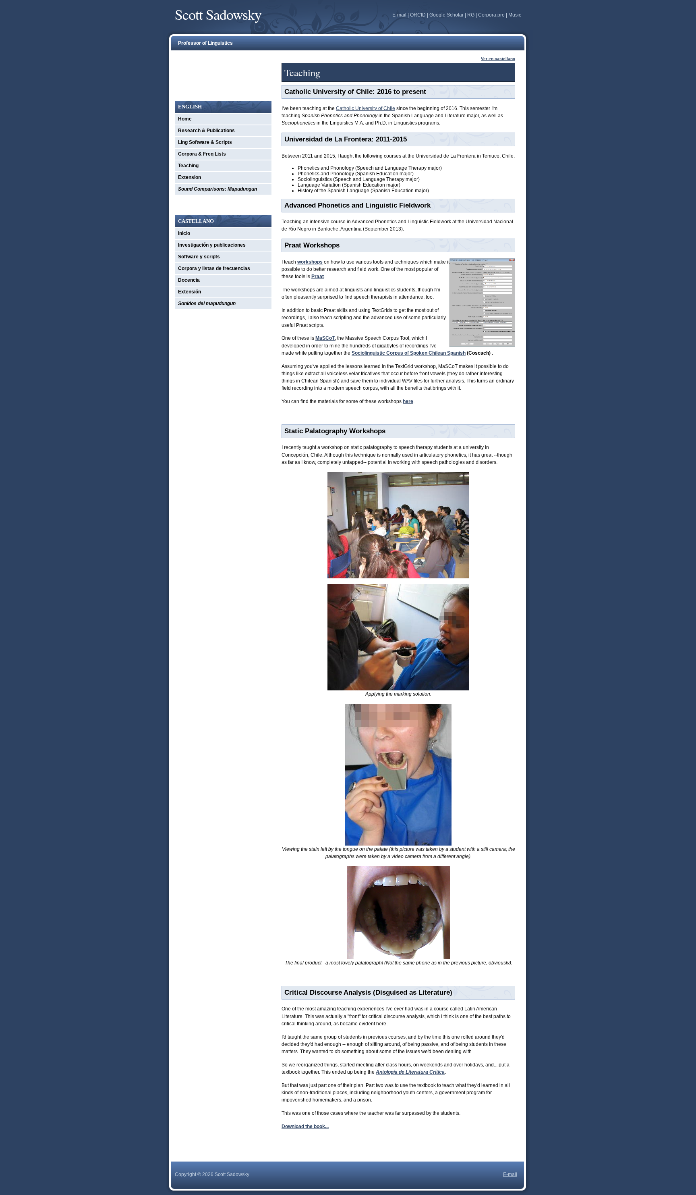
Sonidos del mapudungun (207, 303)
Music (514, 15)
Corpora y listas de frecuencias (214, 268)
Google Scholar (446, 15)
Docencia (189, 280)
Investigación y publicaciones (212, 245)
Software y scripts (199, 257)
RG (470, 15)
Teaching (188, 165)
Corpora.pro (491, 15)
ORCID (418, 15)
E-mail (399, 15)
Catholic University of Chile (365, 108)
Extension (189, 177)
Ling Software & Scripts (205, 142)
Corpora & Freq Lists (202, 154)
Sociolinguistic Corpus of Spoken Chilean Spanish (409, 353)
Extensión (189, 292)
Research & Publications (206, 130)
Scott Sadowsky (218, 14)
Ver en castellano (498, 58)
